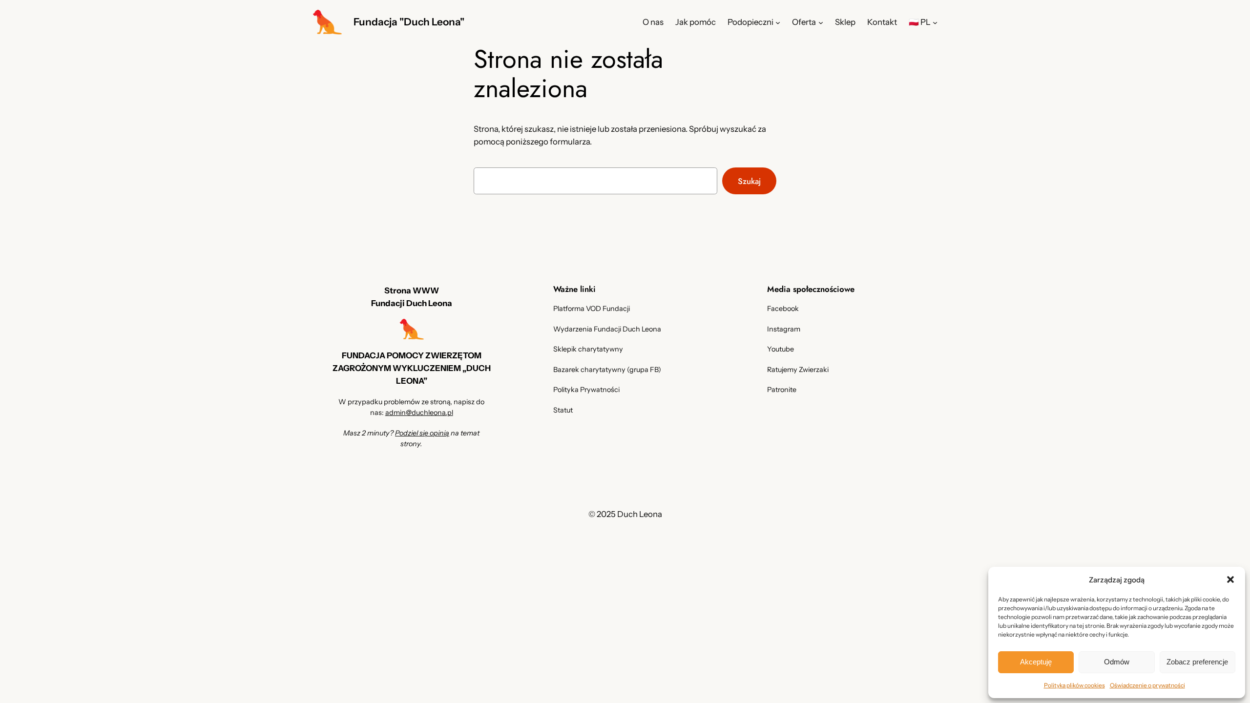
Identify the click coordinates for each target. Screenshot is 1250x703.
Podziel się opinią (422, 433)
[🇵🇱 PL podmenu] (935, 22)
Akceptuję (1036, 662)
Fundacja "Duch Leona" (409, 22)
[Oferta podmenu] (820, 22)
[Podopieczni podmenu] (777, 22)
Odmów (1116, 662)
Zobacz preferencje (1197, 662)
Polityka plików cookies (1074, 685)
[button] (1230, 579)
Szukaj (749, 181)
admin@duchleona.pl (419, 412)
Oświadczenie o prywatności (1147, 685)
